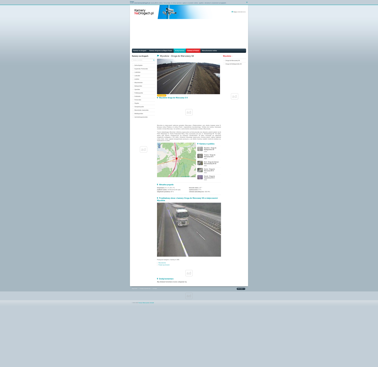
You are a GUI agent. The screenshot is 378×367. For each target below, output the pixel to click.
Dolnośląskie (138, 65)
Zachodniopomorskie (141, 117)
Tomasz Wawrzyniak (143, 302)
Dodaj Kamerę (179, 51)
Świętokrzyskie (139, 107)
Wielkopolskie (138, 113)
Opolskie (137, 89)
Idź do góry (240, 288)
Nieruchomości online (209, 51)
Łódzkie (136, 79)
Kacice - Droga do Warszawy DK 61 (209, 170)
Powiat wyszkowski (164, 265)
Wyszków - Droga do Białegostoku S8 (210, 148)
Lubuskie (137, 76)
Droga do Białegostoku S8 (234, 64)
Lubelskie (137, 72)
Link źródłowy (161, 95)
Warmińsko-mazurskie (141, 110)
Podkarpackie (138, 93)
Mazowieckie (138, 82)
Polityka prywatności (145, 288)
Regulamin (135, 288)
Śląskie (136, 103)
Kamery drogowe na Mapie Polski (160, 51)
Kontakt (155, 288)
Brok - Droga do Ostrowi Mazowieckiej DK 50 (211, 163)
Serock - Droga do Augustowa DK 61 (209, 177)
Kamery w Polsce (193, 51)
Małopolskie (138, 86)
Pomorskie (137, 100)
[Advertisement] (189, 34)
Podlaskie (137, 96)
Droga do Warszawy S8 (233, 60)
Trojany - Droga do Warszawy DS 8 (209, 155)
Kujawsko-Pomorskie (141, 69)
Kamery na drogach (139, 51)
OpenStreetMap (186, 176)
